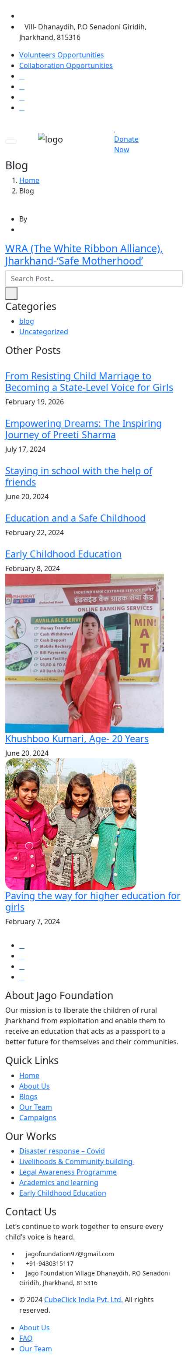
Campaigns (37, 1117)
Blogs (28, 1096)
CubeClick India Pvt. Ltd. (83, 1299)
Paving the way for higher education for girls (93, 901)
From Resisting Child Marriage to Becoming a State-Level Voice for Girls (89, 381)
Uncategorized (43, 331)
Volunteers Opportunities (61, 55)
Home (29, 180)
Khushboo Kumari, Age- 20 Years (77, 738)
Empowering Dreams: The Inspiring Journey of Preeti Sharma (83, 429)
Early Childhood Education (63, 553)
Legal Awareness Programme (68, 1172)
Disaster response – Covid (62, 1151)
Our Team (35, 1107)
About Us (34, 1086)
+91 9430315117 (50, 16)
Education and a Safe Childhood (75, 517)
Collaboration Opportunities (66, 65)
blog (26, 321)
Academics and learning (58, 1182)
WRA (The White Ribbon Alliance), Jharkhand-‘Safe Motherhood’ (84, 254)
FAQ (26, 1338)
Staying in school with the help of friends (78, 476)
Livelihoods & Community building (76, 1161)
